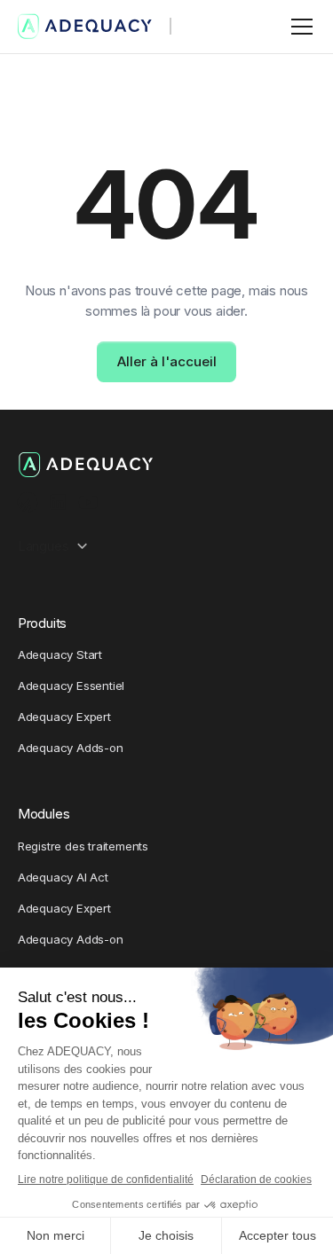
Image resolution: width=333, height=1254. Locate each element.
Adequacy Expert (64, 716)
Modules (44, 813)
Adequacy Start (60, 654)
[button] (298, 26)
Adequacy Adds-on (70, 748)
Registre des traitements (83, 846)
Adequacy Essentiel (71, 685)
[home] (85, 26)
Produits (42, 623)
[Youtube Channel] (88, 502)
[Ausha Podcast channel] (28, 502)
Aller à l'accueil (167, 361)
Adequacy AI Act (63, 877)
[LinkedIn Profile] (58, 502)
